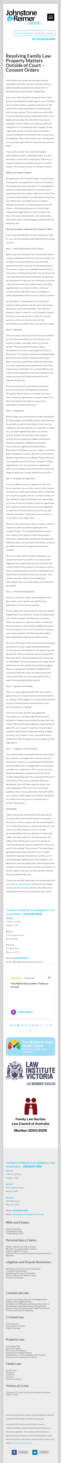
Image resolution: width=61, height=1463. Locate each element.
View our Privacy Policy (22, 1443)
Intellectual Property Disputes (20, 1273)
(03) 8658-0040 (46, 39)
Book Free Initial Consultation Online (35, 33)
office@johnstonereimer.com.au (27, 961)
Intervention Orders (15, 1326)
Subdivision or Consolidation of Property (26, 1355)
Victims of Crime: (17, 1386)
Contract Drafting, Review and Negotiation (26, 1299)
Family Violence (13, 1379)
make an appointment (20, 884)
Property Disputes (15, 1277)
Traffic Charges (13, 1328)
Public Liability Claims (17, 1251)
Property (10, 1372)
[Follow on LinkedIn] (34, 1452)
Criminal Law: (15, 1317)
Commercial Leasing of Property (21, 1357)
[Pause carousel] (30, 1030)
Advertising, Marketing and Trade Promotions (28, 1308)
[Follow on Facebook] (14, 1452)
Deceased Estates (14, 1231)
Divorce (10, 1376)
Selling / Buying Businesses (19, 1301)
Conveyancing (13, 1346)
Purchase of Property (16, 1350)
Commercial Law (17, 1293)
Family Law (11, 1370)
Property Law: (15, 1339)
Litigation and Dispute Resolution (28, 1262)
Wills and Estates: (18, 1222)
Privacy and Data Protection (19, 1310)
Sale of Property (13, 1348)
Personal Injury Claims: (21, 1240)
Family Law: (14, 1363)
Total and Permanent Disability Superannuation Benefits (29, 1254)
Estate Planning (13, 1229)
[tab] (11, 1025)
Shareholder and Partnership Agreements (26, 1306)
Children (10, 1374)
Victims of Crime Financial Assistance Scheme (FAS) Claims (28, 1393)
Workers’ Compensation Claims (21, 1248)
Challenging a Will (14, 1233)
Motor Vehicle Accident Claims (21, 1246)
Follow (23, 1452)
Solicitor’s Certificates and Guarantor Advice (27, 1303)
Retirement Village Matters (19, 1352)
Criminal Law (12, 1323)
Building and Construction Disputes (23, 1268)
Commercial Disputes (16, 1271)
